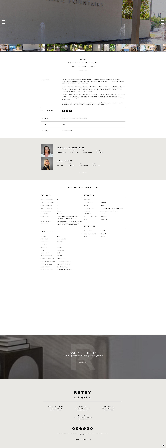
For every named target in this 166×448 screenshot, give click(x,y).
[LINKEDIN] (77, 428)
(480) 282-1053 (87, 398)
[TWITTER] (80, 428)
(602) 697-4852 (78, 398)
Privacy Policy (85, 439)
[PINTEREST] (91, 428)
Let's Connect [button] (83, 362)
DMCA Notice (83, 434)
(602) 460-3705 (71, 165)
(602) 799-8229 (74, 152)
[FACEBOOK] (73, 428)
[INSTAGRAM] (84, 428)
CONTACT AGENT (83, 173)
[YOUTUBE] (88, 428)
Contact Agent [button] (83, 71)
